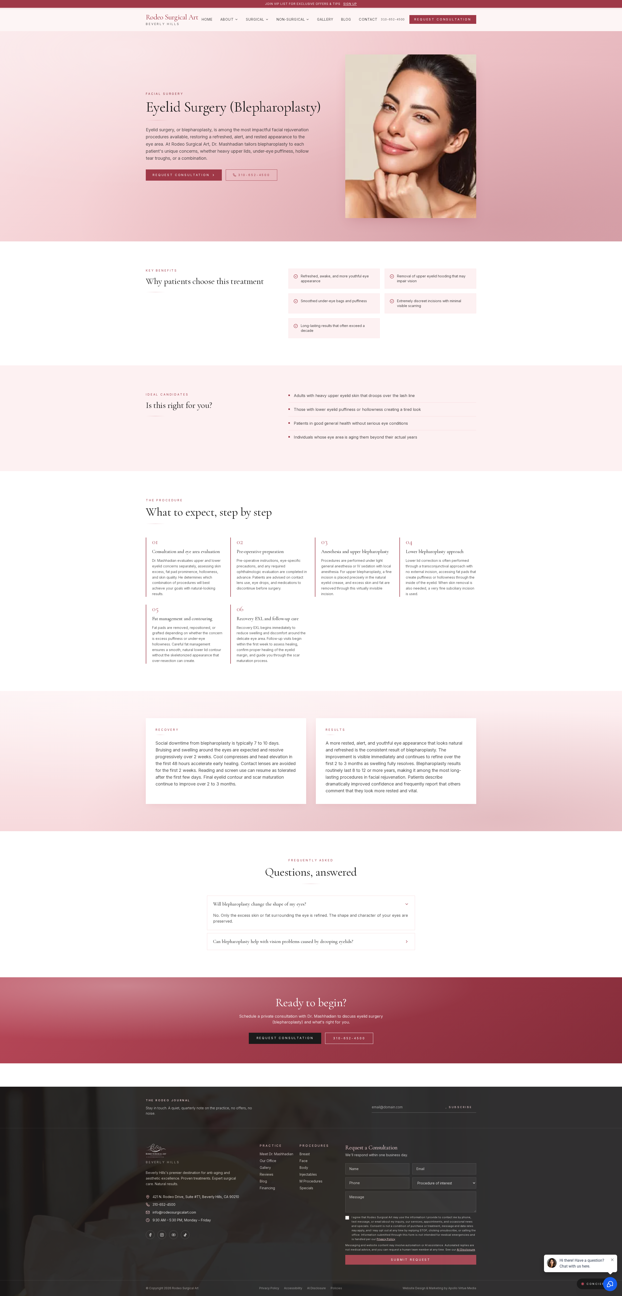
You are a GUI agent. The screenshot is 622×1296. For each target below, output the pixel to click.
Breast (305, 1154)
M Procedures (311, 1181)
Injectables (308, 1174)
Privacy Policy (386, 1239)
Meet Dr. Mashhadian (276, 1154)
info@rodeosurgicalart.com (174, 1212)
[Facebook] (150, 1234)
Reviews (266, 1174)
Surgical (255, 19)
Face (304, 1161)
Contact (368, 19)
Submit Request (411, 1259)
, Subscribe (459, 1107)
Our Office (268, 1161)
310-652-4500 (393, 19)
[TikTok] (185, 1234)
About (227, 19)
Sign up (350, 4)
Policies (336, 1288)
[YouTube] (173, 1234)
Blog (346, 19)
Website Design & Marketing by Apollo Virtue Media (439, 1288)
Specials (306, 1188)
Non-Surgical (290, 19)
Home (207, 19)
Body (304, 1167)
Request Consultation (442, 19)
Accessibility (293, 1288)
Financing (267, 1188)
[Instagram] (161, 1234)
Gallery (325, 19)
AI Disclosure (466, 1249)
